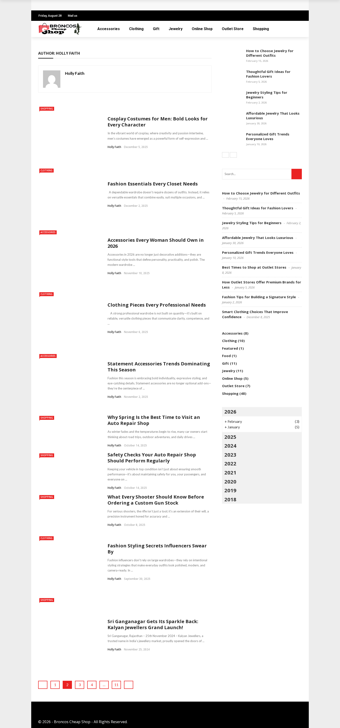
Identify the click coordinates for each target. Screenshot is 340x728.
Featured (230, 348)
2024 (230, 445)
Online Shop (202, 29)
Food (226, 355)
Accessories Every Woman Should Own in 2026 (156, 243)
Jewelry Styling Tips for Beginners (266, 94)
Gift (156, 29)
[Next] (233, 155)
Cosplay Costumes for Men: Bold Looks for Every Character (158, 122)
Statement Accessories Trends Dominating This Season (159, 367)
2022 (230, 463)
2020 (230, 481)
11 (116, 684)
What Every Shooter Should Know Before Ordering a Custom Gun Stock (156, 500)
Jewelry (175, 29)
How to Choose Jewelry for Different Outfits (270, 53)
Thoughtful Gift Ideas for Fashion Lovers (268, 73)
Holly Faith (74, 73)
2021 (230, 472)
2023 (230, 454)
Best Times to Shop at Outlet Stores (254, 267)
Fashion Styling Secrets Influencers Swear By (157, 549)
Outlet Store (233, 29)
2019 (230, 490)
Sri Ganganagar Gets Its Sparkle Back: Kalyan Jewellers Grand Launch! (153, 624)
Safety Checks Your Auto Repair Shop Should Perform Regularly (152, 458)
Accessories (108, 29)
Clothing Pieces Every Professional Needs (157, 305)
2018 (230, 499)
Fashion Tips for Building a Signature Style (259, 297)
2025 (230, 436)
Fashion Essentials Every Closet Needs (153, 184)
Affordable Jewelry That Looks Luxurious (273, 115)
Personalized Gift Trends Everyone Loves (81, 5)
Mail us (72, 15)
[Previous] (225, 155)
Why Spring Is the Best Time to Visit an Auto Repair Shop (154, 420)
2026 (230, 411)
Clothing (136, 29)
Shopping (261, 29)
